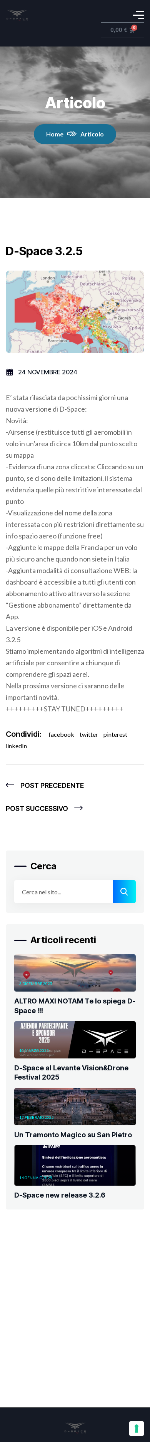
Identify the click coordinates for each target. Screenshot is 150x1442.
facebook (61, 734)
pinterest (115, 734)
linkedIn (16, 745)
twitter (89, 734)
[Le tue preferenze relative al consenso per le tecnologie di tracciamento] (136, 1428)
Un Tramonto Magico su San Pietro (73, 1135)
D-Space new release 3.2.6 (59, 1195)
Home (54, 134)
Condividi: (24, 734)
